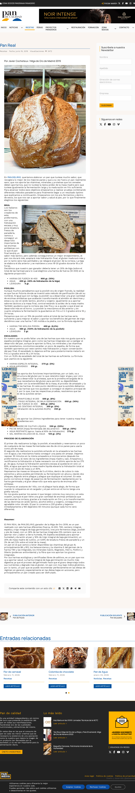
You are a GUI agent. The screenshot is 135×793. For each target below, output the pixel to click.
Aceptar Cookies (73, 787)
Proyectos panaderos (51, 28)
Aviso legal (89, 776)
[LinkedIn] (67, 588)
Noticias (13, 27)
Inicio (3, 27)
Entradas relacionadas (25, 638)
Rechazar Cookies (98, 787)
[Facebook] (60, 588)
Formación (93, 27)
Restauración (78, 27)
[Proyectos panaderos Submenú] (67, 28)
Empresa (104, 93)
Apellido (104, 68)
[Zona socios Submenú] (115, 28)
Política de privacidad (125, 776)
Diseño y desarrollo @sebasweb (120, 778)
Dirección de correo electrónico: (110, 80)
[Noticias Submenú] (22, 27)
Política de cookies (104, 776)
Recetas (30, 27)
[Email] (79, 588)
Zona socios (105, 28)
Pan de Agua (99, 671)
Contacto (124, 27)
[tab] (66, 693)
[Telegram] (75, 588)
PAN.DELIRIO (14, 177)
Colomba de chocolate (59, 671)
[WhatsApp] (71, 588)
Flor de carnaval (10, 671)
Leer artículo (11, 686)
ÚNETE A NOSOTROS (11, 752)
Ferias (40, 27)
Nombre (104, 57)
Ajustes (118, 787)
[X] (64, 588)
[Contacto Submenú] (133, 27)
